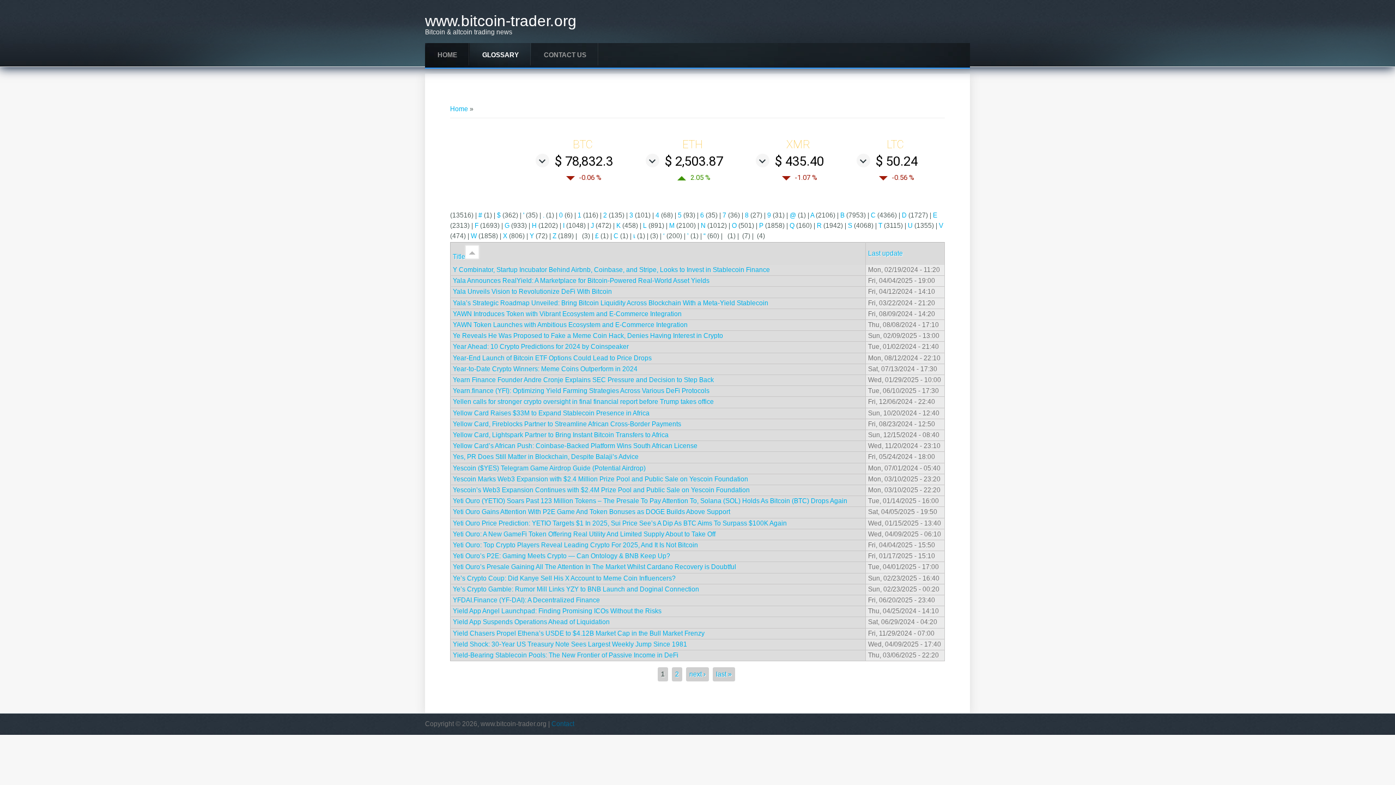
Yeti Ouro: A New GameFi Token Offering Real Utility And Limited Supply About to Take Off (584, 534)
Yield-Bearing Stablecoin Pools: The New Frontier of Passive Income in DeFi (565, 655)
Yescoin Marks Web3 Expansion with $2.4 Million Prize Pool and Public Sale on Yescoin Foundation (600, 479)
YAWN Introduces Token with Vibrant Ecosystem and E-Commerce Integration (567, 314)
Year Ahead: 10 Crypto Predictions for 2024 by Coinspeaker (541, 347)
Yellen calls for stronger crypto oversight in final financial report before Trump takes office (583, 402)
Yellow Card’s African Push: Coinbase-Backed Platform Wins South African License (575, 446)
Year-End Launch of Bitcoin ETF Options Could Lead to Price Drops (552, 358)
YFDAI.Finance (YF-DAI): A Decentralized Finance (526, 600)
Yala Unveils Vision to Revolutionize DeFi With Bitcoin (532, 291)
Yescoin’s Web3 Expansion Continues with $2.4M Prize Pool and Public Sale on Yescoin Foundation (601, 490)
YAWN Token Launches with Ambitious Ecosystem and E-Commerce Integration (570, 325)
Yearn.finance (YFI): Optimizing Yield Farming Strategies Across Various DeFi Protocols (581, 391)
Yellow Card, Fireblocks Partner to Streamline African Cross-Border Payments (567, 424)
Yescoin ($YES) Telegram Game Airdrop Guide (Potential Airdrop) (549, 468)
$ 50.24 (897, 161)
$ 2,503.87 (694, 161)
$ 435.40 (799, 161)
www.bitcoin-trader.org (501, 21)
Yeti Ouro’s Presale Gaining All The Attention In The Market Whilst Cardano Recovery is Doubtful (594, 567)
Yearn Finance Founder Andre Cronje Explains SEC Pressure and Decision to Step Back (583, 380)
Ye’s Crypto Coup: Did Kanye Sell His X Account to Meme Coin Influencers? (564, 578)
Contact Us (565, 55)
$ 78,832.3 (584, 161)
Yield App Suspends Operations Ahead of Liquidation (531, 622)
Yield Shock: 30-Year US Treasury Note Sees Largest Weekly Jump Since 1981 (570, 644)
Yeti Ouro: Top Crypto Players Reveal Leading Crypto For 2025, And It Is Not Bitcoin (575, 545)
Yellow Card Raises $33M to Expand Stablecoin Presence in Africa (551, 413)
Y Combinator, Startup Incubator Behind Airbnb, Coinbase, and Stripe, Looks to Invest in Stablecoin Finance (611, 270)
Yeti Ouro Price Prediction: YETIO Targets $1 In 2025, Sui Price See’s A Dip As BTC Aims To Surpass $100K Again (620, 523)
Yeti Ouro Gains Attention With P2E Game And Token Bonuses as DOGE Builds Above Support (591, 512)
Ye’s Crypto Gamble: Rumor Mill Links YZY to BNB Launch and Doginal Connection (576, 589)
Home (447, 55)
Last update (885, 253)
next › (697, 674)
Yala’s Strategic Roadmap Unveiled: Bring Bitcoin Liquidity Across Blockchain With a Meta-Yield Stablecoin (610, 303)
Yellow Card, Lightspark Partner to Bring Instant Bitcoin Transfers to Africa (561, 435)
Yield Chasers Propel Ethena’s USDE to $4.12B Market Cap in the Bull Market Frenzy (579, 633)
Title (459, 257)
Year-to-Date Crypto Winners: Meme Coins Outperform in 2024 (545, 369)
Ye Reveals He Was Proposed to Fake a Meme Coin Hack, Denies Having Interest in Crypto (588, 336)
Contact (562, 724)
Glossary (500, 55)
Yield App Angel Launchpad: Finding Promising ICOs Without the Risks (557, 611)
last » (724, 674)
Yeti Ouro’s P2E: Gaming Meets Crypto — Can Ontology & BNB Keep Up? (561, 556)
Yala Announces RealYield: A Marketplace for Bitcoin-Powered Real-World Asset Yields (581, 281)
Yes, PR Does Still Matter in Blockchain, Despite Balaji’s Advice (546, 457)
